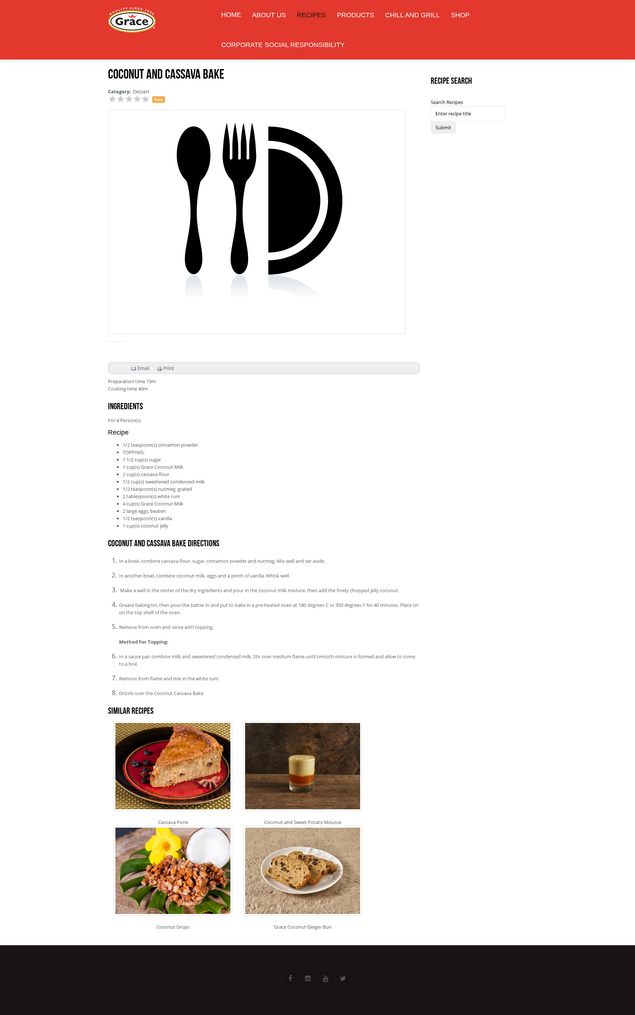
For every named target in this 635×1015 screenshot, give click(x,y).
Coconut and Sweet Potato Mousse (302, 822)
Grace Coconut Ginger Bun (302, 927)
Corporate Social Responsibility (283, 44)
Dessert (141, 91)
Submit (443, 127)
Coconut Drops (173, 927)
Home (231, 14)
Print (168, 368)
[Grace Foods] (132, 21)
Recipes (311, 15)
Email (142, 368)
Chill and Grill (412, 15)
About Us (269, 15)
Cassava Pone (173, 822)
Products (355, 15)
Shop (460, 15)
